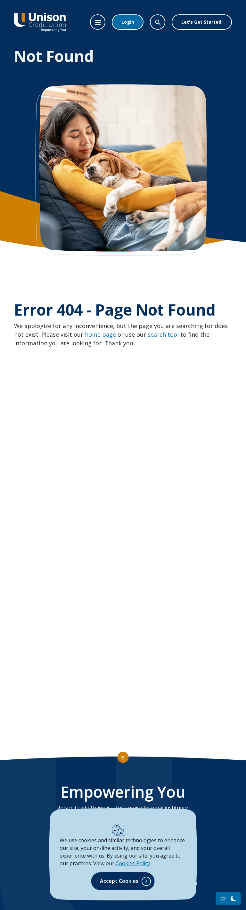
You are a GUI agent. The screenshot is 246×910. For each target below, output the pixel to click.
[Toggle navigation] (97, 22)
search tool (163, 334)
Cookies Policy (133, 863)
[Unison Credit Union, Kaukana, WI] (40, 22)
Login (127, 22)
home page (100, 334)
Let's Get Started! (202, 22)
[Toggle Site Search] (157, 22)
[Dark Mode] (233, 898)
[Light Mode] (223, 898)
